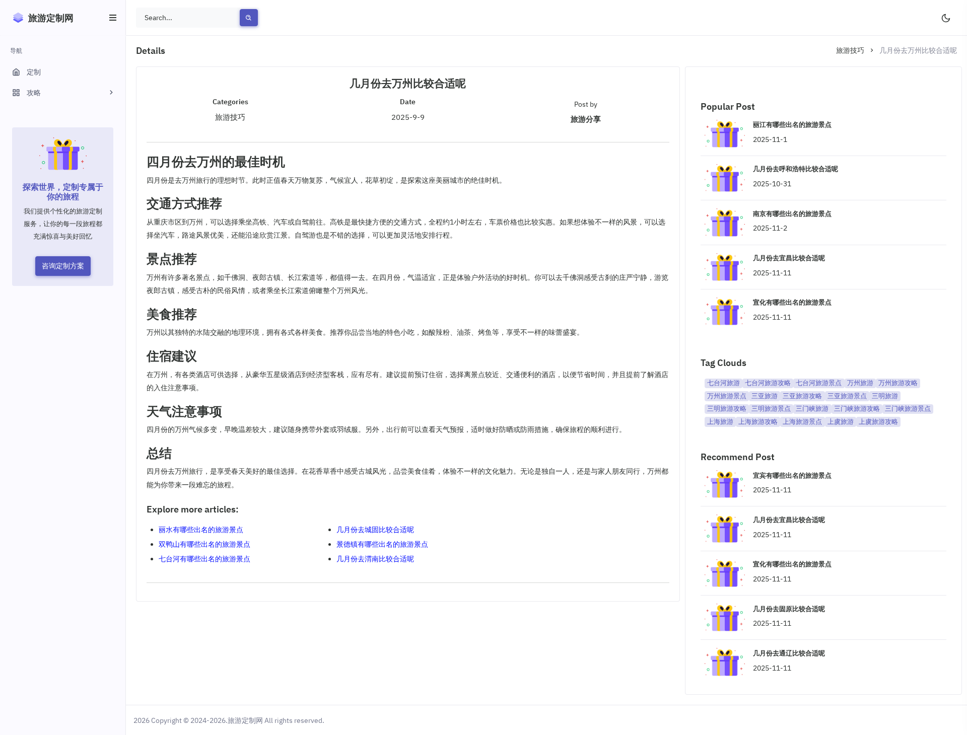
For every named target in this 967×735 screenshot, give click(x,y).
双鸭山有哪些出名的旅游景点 (204, 544)
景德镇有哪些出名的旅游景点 (382, 544)
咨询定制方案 (63, 265)
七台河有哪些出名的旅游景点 (204, 558)
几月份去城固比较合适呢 (375, 529)
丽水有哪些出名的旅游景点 (201, 529)
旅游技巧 (850, 50)
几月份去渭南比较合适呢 (375, 558)
